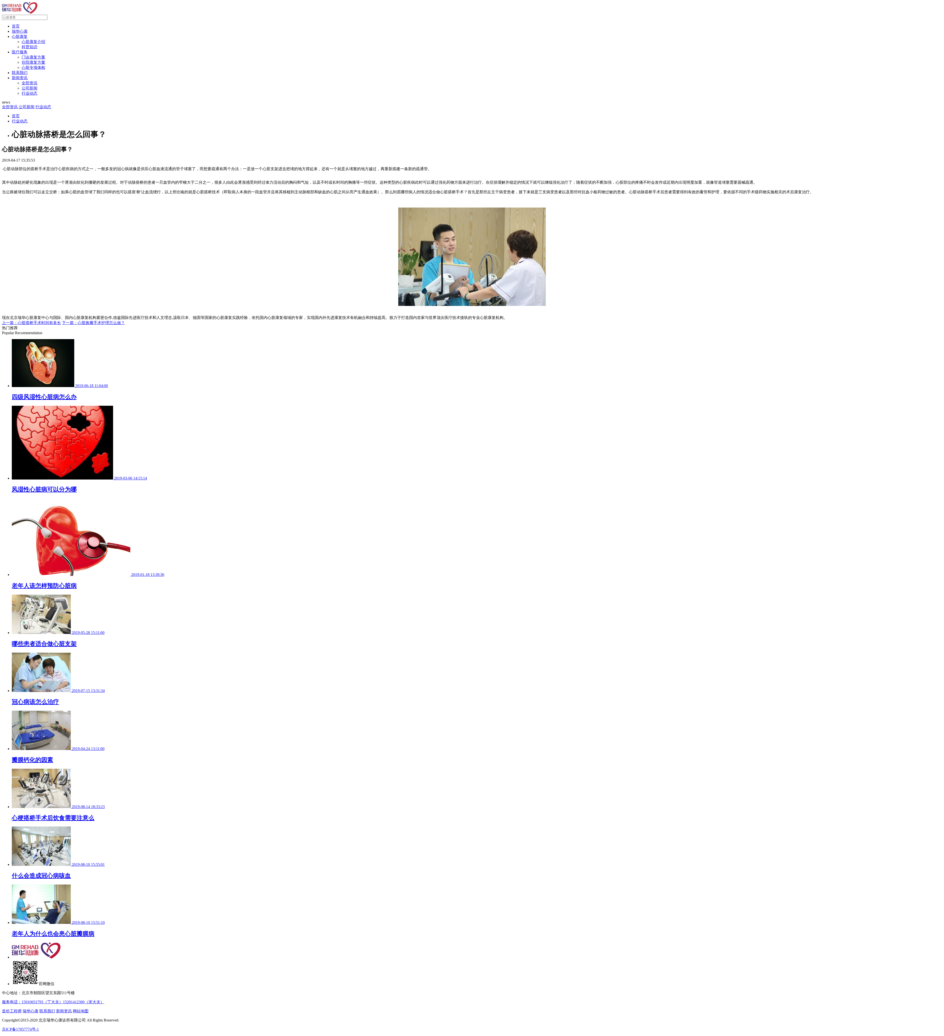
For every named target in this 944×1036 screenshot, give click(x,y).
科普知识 (29, 47)
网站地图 (80, 1011)
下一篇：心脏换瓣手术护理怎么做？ (93, 323)
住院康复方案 (33, 62)
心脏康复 (20, 36)
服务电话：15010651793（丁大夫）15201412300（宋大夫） (53, 1002)
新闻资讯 (20, 78)
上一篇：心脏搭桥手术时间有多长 (31, 323)
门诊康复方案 (33, 57)
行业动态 (29, 93)
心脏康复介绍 (33, 42)
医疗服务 (20, 52)
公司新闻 (29, 88)
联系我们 (20, 73)
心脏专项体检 (33, 67)
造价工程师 (12, 1011)
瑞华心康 (20, 31)
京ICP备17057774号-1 (20, 1029)
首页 (16, 26)
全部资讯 (29, 83)
